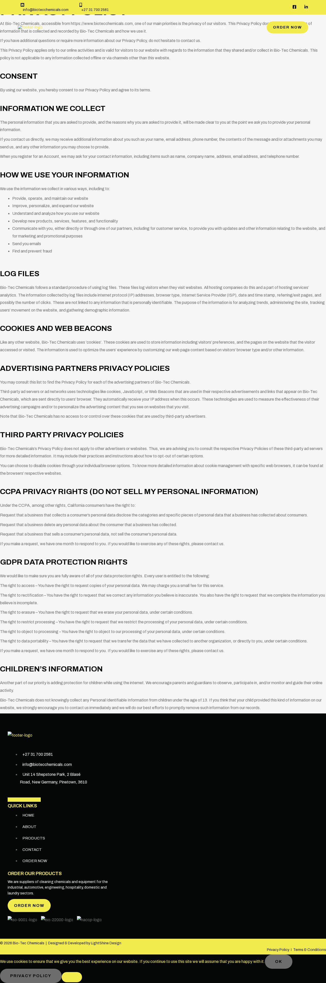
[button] (287, 27)
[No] (72, 977)
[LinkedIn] (306, 7)
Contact (248, 27)
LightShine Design (106, 943)
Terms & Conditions (309, 950)
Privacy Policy (278, 950)
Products (213, 27)
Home (162, 27)
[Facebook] (294, 7)
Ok (278, 961)
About (183, 27)
